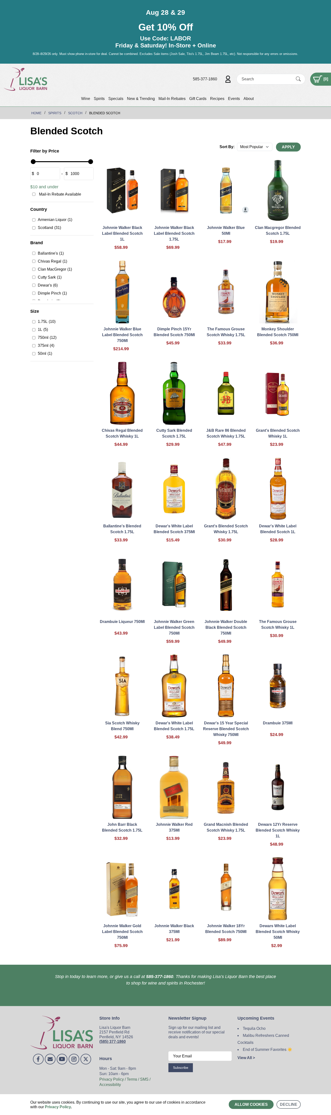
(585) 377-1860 (112, 1041)
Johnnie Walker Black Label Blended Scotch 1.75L (174, 233)
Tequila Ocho (254, 1028)
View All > (246, 1058)
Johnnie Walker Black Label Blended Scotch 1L (122, 233)
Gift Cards (197, 99)
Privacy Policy (58, 1107)
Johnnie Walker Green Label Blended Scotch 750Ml (174, 627)
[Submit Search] (298, 79)
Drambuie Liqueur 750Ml (122, 622)
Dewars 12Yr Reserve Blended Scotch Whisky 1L (278, 830)
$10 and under (44, 186)
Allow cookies (251, 1104)
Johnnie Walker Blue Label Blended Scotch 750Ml (122, 335)
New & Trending (141, 99)
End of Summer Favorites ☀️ (267, 1049)
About (249, 99)
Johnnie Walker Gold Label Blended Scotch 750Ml (122, 932)
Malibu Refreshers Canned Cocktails (263, 1039)
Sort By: (227, 147)
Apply (288, 147)
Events (234, 99)
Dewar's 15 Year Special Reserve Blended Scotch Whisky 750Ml (226, 729)
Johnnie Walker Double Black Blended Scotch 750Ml (226, 627)
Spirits (99, 99)
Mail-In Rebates (172, 99)
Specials (115, 99)
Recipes (217, 99)
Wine (85, 99)
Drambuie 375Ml (277, 723)
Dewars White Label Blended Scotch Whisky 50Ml (278, 932)
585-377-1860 (205, 79)
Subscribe (180, 1067)
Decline (288, 1104)
